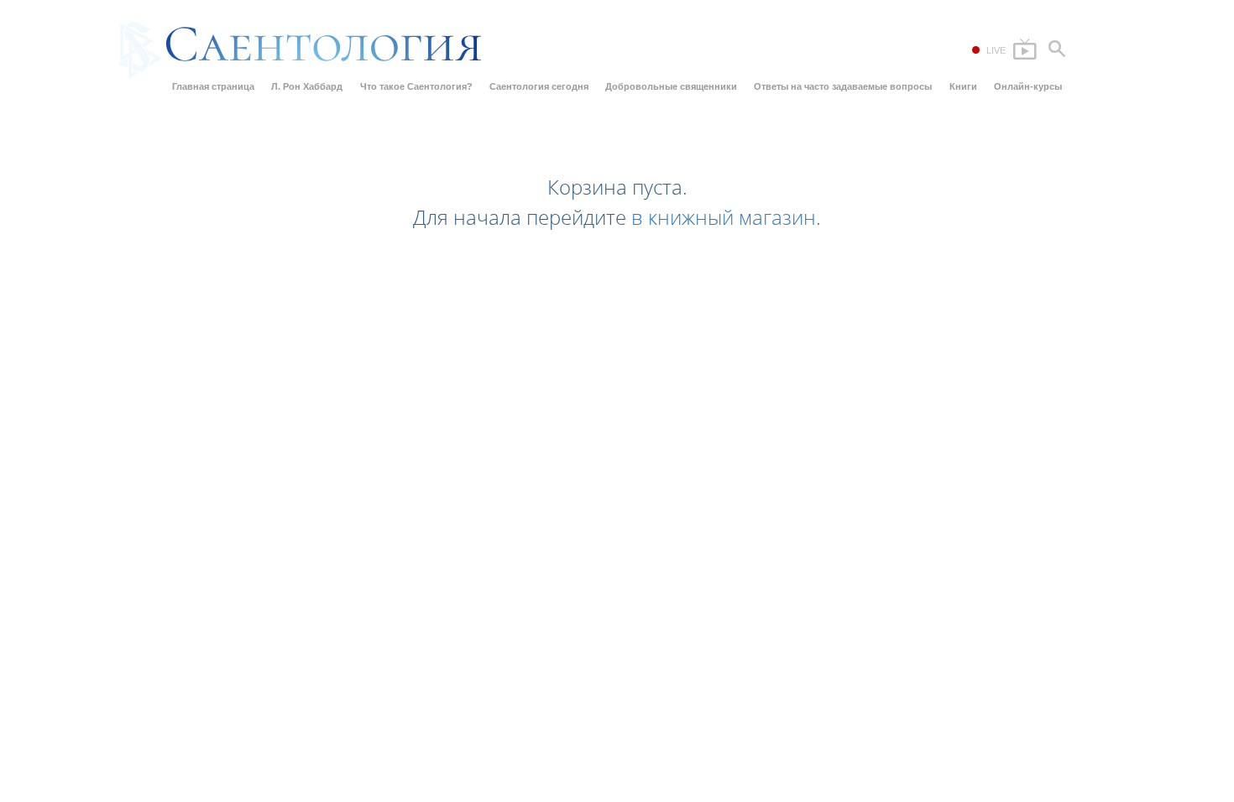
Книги (963, 86)
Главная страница (213, 86)
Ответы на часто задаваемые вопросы (843, 86)
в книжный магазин (723, 217)
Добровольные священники (671, 86)
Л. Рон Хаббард (306, 86)
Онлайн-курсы (1028, 86)
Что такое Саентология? (416, 86)
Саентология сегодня (538, 86)
